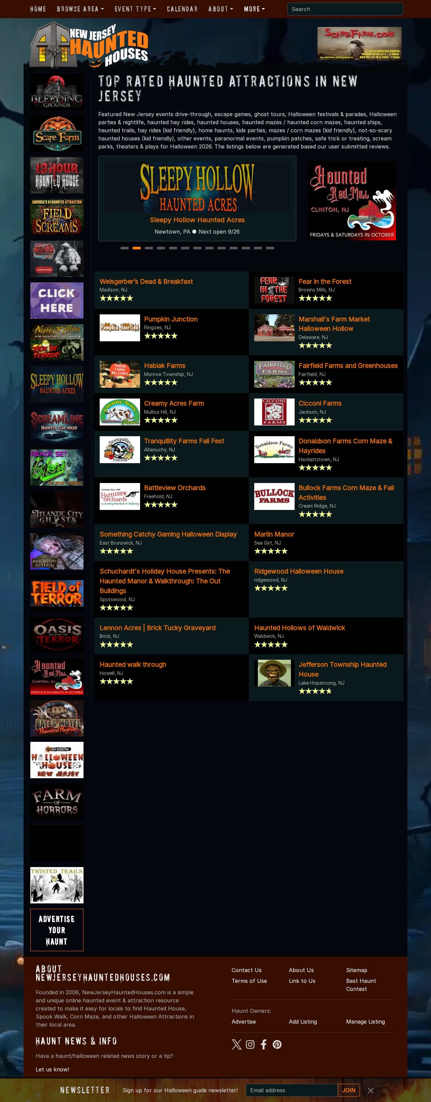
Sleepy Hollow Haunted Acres (197, 220)
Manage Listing (365, 1021)
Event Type (133, 9)
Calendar (182, 9)
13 (270, 248)
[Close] (371, 1091)
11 (246, 248)
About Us (301, 970)
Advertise (244, 1021)
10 (234, 248)
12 (258, 248)
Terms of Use (249, 980)
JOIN (349, 1090)
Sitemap (356, 970)
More (252, 9)
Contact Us (247, 970)
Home (38, 9)
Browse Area (78, 9)
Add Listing (303, 1021)
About (218, 9)
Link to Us (302, 980)
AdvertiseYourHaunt (57, 930)
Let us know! (52, 1069)
